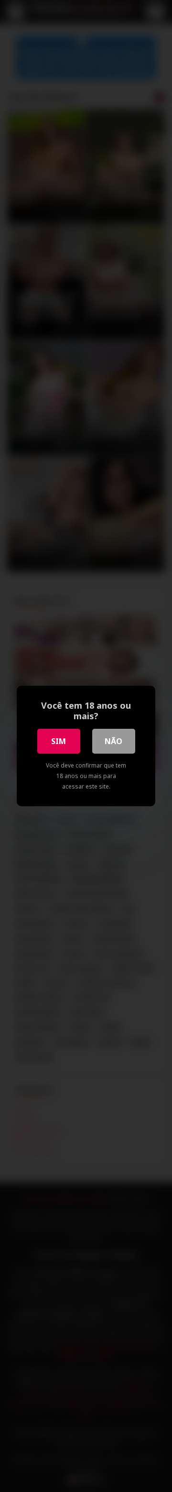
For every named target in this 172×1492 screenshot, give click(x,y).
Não (113, 741)
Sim (58, 741)
